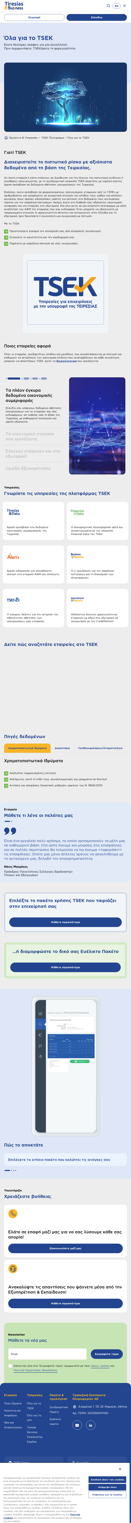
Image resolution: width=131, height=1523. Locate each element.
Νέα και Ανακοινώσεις (13, 1425)
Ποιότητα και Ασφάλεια (12, 1413)
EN (117, 5)
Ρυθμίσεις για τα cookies (107, 1494)
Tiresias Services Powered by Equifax (35, 1434)
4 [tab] (44, 379)
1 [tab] (14, 379)
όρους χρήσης (100, 1365)
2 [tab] (26, 379)
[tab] (27, 748)
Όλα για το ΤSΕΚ (34, 1406)
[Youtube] (77, 1425)
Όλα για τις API (34, 1418)
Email (14, 1354)
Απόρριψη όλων (107, 1487)
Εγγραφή (34, 17)
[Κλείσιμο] (120, 1469)
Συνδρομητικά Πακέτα (59, 1409)
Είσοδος (97, 17)
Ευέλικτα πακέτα (55, 1421)
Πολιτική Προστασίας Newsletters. (36, 1370)
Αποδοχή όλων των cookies (107, 1479)
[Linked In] (90, 1425)
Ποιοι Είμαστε (13, 1403)
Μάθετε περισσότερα (65, 922)
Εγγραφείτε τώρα (107, 1354)
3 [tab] (35, 379)
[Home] (6, 138)
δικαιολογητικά (66, 361)
